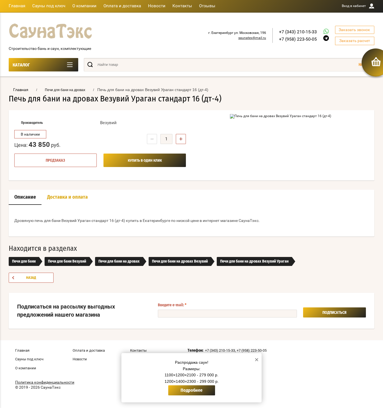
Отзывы (207, 5)
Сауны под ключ (48, 5)
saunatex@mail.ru (252, 38)
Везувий (108, 122)
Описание (25, 197)
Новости (156, 5)
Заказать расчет (354, 40)
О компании (84, 5)
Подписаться (334, 313)
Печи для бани (24, 261)
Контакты (182, 5)
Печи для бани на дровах (119, 261)
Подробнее (191, 390)
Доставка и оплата (67, 197)
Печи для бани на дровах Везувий (180, 261)
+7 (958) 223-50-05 (298, 39)
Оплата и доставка (122, 5)
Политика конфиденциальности (44, 382)
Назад (31, 278)
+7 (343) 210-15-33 (298, 31)
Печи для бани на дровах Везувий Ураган (254, 261)
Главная (17, 5)
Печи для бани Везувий (67, 261)
